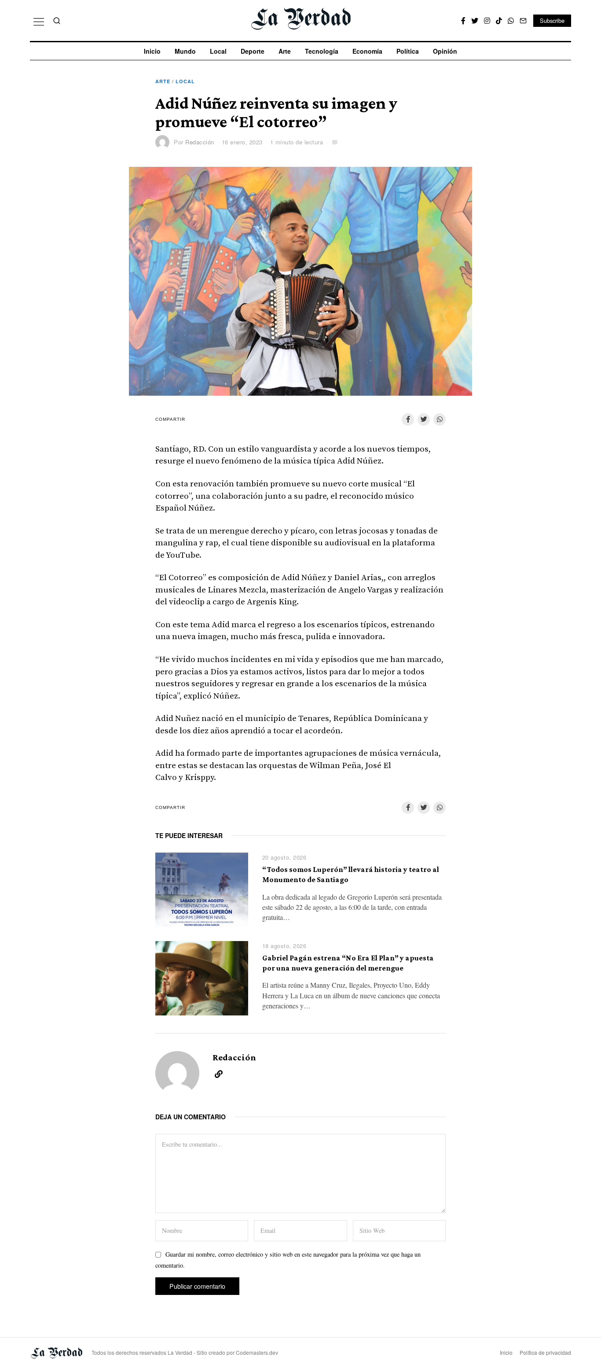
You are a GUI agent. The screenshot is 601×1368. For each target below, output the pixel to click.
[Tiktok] (499, 20)
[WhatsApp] (511, 20)
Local (218, 51)
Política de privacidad (545, 1352)
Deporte (252, 51)
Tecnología (321, 51)
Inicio (152, 51)
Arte (285, 51)
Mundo (185, 51)
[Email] (523, 20)
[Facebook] (463, 20)
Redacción (199, 142)
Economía (367, 51)
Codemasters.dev (257, 1352)
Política (407, 51)
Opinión (445, 51)
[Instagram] (487, 20)
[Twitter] (474, 20)
